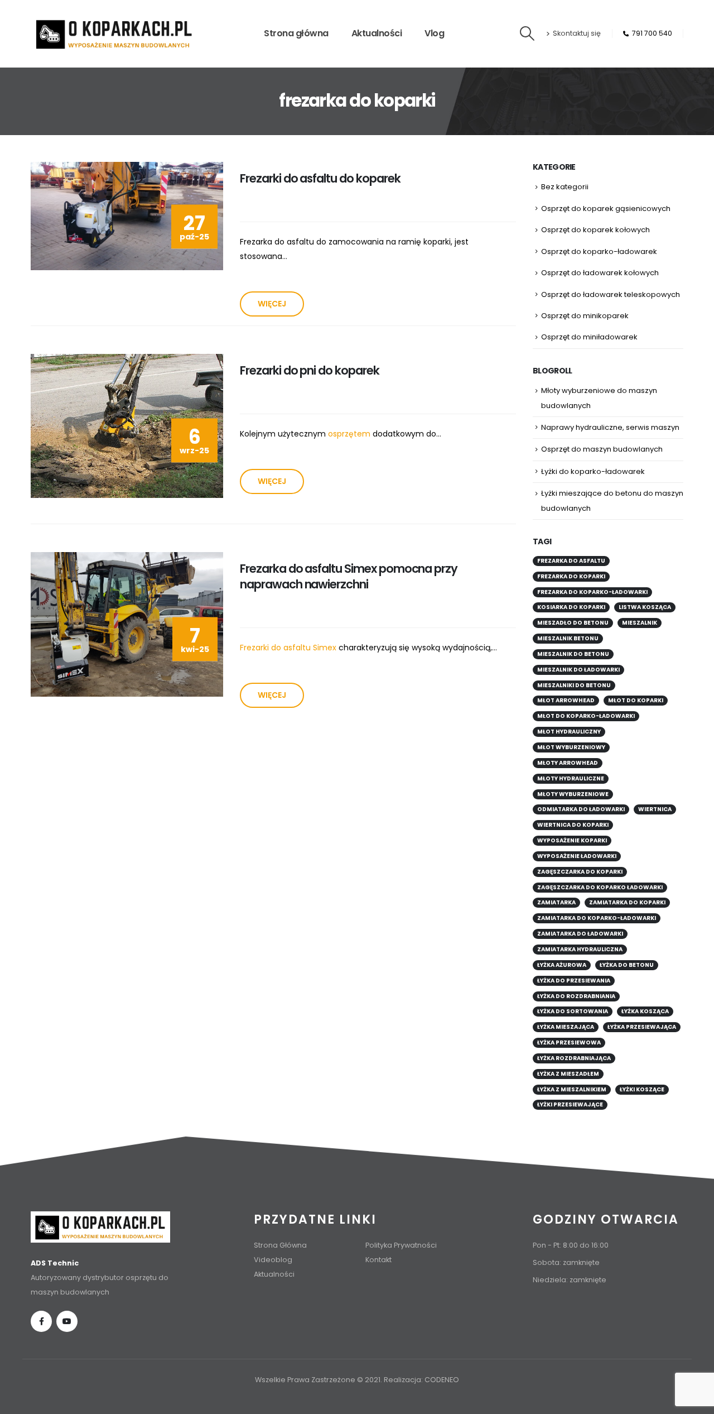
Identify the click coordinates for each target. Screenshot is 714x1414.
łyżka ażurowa (561, 965)
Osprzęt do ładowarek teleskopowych (610, 294)
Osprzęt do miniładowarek (589, 337)
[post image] (127, 216)
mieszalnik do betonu (573, 654)
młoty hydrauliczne (570, 778)
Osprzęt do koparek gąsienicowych (605, 208)
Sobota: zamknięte (566, 1262)
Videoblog (273, 1259)
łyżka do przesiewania (573, 980)
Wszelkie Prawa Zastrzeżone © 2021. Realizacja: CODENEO (357, 1379)
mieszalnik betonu (568, 638)
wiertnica (655, 809)
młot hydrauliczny (569, 731)
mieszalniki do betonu (574, 685)
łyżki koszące (642, 1089)
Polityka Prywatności (401, 1245)
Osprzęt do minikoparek (585, 315)
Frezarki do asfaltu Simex (288, 647)
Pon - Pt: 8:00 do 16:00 (571, 1245)
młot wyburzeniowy (571, 747)
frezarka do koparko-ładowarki (592, 592)
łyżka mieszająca (565, 1027)
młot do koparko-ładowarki (586, 716)
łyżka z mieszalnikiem (571, 1089)
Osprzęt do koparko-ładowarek (599, 251)
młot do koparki (635, 700)
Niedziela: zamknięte (569, 1279)
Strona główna (296, 33)
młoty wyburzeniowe (573, 794)
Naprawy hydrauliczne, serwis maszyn (610, 427)
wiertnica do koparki (573, 825)
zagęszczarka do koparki (580, 871)
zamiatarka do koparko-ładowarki (596, 918)
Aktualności (376, 33)
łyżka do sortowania (572, 1011)
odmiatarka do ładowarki (581, 809)
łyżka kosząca (645, 1011)
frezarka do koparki (571, 576)
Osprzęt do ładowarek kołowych (600, 272)
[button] (527, 33)
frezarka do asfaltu (571, 561)
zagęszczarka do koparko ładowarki (600, 887)
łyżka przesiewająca (641, 1027)
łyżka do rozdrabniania (576, 996)
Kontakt (378, 1259)
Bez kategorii (564, 186)
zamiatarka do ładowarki (580, 933)
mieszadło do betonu (573, 623)
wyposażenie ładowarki (576, 856)
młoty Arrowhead (567, 763)
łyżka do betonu (627, 965)
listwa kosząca (645, 607)
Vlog (434, 33)
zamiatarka (556, 902)
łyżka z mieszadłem (568, 1074)
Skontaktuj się (577, 33)
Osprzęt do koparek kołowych (595, 229)
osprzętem (349, 433)
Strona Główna (280, 1245)
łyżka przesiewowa (569, 1042)
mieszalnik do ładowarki (578, 669)
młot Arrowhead (566, 700)
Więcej (272, 303)
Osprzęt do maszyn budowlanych (602, 449)
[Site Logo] (114, 33)
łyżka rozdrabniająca (574, 1058)
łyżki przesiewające (570, 1104)
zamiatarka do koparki (627, 902)
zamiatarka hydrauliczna (580, 949)
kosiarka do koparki (571, 607)
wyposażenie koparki (572, 840)
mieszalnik (639, 623)
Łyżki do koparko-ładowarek (593, 471)
